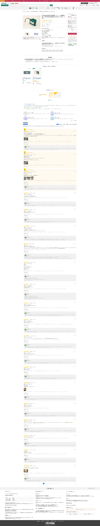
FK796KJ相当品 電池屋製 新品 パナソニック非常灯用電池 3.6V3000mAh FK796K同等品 (36, 249)
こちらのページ (43, 496)
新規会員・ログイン (85, 3)
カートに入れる (73, 33)
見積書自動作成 (92, 3)
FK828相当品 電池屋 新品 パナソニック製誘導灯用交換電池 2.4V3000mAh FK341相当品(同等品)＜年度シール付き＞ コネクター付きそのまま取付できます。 (44, 214)
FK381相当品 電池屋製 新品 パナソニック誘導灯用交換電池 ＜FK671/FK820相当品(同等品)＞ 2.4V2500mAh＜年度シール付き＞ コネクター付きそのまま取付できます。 (46, 197)
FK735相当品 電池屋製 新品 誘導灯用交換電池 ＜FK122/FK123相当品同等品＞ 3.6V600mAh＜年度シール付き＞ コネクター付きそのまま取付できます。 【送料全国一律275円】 (47, 307)
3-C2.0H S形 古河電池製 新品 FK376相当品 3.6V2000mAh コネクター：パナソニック (36, 423)
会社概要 (98, 5)
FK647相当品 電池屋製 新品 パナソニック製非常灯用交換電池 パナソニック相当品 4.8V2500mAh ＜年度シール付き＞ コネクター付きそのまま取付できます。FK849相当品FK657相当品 (48, 141)
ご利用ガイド (87, 5)
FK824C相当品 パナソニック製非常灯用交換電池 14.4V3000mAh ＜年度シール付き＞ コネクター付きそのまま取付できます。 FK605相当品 (42, 339)
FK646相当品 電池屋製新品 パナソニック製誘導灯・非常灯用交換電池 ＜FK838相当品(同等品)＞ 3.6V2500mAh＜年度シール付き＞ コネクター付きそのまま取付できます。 (46, 391)
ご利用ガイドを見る (92, 488)
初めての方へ (82, 5)
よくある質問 (93, 5)
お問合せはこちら (82, 509)
